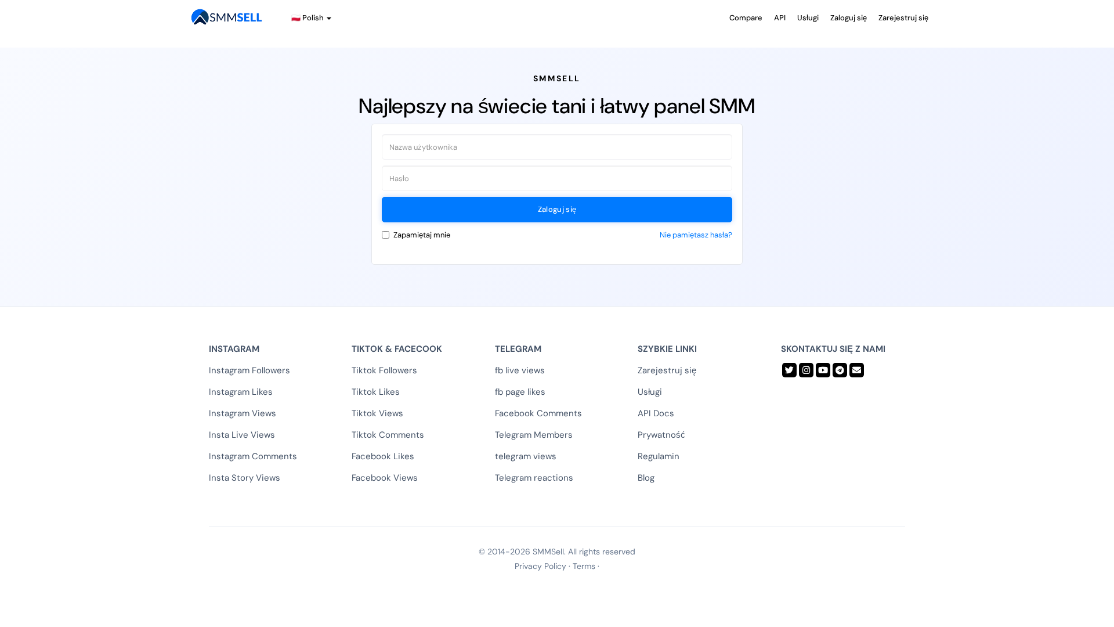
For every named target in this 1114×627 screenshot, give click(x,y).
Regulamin (658, 456)
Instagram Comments (253, 456)
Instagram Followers (249, 370)
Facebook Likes (383, 456)
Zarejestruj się (903, 18)
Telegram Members (534, 435)
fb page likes (520, 392)
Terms (584, 566)
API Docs (656, 413)
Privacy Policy (540, 566)
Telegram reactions (534, 478)
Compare (745, 18)
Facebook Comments (538, 413)
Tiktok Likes (376, 392)
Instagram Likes (241, 392)
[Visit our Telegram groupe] (840, 370)
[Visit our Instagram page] (806, 370)
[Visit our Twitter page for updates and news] (789, 370)
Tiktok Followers (384, 370)
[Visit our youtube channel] (823, 370)
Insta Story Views (244, 478)
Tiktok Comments (388, 435)
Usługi (808, 18)
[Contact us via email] (856, 370)
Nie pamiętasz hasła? (696, 235)
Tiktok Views (377, 413)
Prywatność (661, 435)
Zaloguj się (848, 18)
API (780, 18)
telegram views (525, 456)
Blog (646, 478)
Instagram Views (242, 413)
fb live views (520, 370)
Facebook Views (385, 478)
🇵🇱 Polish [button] (308, 18)
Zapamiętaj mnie (421, 235)
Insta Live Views (242, 435)
